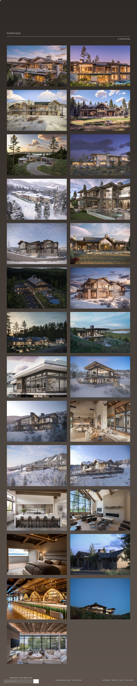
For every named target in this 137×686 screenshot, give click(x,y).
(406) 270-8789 (77, 680)
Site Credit (129, 680)
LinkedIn (115, 680)
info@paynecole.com (62, 680)
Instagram (106, 680)
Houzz (121, 680)
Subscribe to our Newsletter (21, 678)
